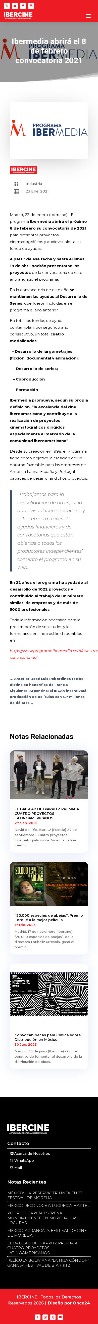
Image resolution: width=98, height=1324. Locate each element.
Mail (18, 1168)
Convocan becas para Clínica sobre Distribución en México (48, 1037)
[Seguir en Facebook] (23, 6)
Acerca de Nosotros (32, 1153)
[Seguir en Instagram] (31, 6)
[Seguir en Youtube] (15, 6)
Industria (34, 183)
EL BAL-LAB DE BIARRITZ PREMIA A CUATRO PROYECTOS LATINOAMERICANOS (47, 813)
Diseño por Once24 (69, 1303)
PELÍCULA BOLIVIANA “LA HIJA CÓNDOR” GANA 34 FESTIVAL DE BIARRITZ (48, 1263)
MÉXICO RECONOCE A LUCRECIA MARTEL (48, 1205)
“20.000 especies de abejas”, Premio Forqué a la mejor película (49, 917)
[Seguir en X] (7, 6)
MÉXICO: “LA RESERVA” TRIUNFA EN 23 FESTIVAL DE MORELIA (44, 1195)
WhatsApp (24, 1160)
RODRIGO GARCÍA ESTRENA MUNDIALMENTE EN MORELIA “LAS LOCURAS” (42, 1218)
